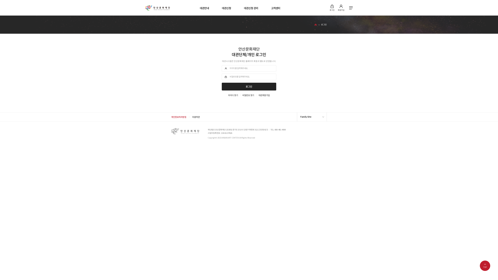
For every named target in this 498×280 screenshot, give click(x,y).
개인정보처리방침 (178, 116)
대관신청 (226, 8)
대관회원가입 (264, 95)
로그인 (324, 24)
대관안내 (204, 8)
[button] (312, 116)
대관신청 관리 (251, 8)
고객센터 (275, 8)
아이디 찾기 (233, 95)
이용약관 (196, 116)
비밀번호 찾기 (248, 95)
